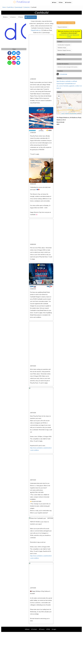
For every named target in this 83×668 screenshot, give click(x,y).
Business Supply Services (64, 50)
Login (54, 629)
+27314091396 (63, 74)
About (27, 629)
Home (54, 2)
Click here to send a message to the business (67, 67)
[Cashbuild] (70, 105)
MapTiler (67, 113)
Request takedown (62, 27)
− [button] (58, 99)
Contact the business (31, 17)
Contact (34, 629)
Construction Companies (64, 44)
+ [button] (58, 96)
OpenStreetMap (73, 113)
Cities (61, 2)
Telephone (13, 17)
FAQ (48, 629)
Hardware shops (62, 47)
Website (21, 17)
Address (6, 17)
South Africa (10, 7)
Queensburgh (18, 7)
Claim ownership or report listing (66, 22)
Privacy (42, 629)
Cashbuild (70, 108)
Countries (68, 2)
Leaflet (62, 113)
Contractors (26, 7)
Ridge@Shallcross (36, 30)
